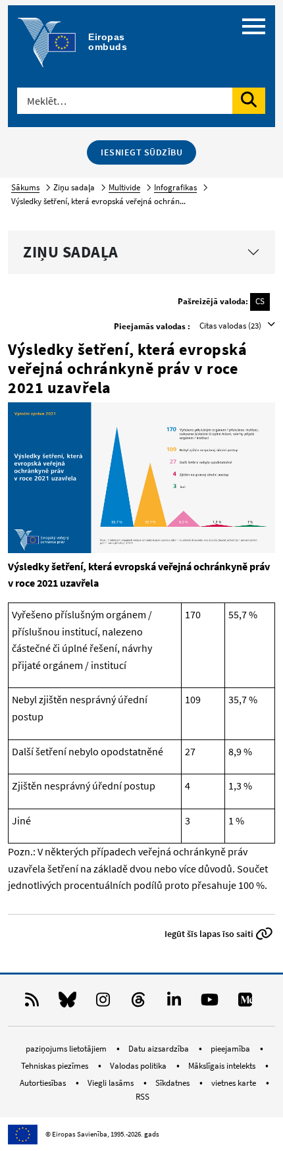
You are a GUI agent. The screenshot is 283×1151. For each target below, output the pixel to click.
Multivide (124, 187)
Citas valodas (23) (231, 325)
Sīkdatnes (173, 1082)
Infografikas (175, 187)
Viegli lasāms (112, 1082)
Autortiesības (44, 1082)
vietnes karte (234, 1082)
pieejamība (231, 1048)
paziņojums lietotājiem (67, 1048)
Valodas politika (139, 1065)
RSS (142, 1096)
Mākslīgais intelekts (222, 1065)
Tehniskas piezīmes (55, 1065)
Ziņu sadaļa (70, 252)
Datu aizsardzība (159, 1048)
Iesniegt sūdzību (141, 152)
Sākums (25, 187)
